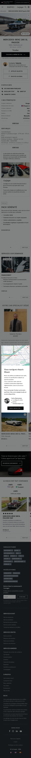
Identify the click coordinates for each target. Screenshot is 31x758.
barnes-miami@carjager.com (18, 402)
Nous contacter (14, 408)
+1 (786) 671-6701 (18, 400)
